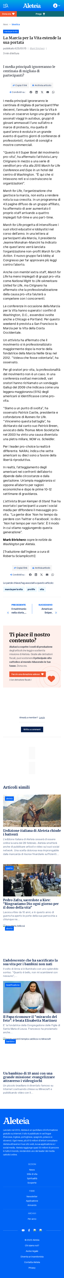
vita (42, 589)
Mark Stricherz (37, 48)
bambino (10, 1041)
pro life (31, 589)
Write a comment (32, 729)
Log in (42, 717)
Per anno (32, 1219)
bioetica (16, 24)
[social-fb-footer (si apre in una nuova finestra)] (29, 1230)
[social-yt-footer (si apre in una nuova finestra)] (23, 1230)
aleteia (9, 798)
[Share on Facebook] (31, 92)
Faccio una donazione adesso (25, 674)
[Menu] (11, 5)
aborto (9, 928)
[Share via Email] (47, 92)
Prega (38, 13)
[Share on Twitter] (42, 92)
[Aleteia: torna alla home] (32, 5)
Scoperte (32, 1182)
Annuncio (32, 1205)
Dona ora (6, 13)
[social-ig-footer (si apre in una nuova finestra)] (40, 1230)
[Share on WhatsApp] (53, 92)
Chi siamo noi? (32, 1245)
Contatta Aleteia (32, 1262)
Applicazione (32, 1200)
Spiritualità (32, 1178)
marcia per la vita (14, 589)
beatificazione (13, 985)
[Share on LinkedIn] (36, 92)
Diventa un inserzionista (32, 1256)
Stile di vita (32, 1174)
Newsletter (32, 1196)
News (5, 24)
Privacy (32, 1267)
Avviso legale (32, 1251)
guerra (9, 868)
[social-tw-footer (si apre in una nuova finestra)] (35, 1230)
